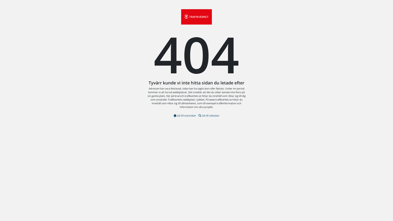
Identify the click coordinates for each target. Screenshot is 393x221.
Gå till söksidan (210, 115)
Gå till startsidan (186, 115)
